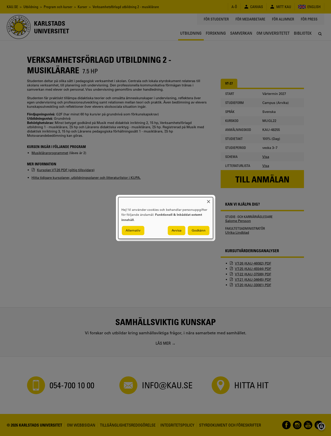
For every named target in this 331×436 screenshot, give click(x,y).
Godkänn (199, 231)
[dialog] (165, 218)
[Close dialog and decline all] (208, 200)
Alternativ (133, 231)
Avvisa (176, 231)
